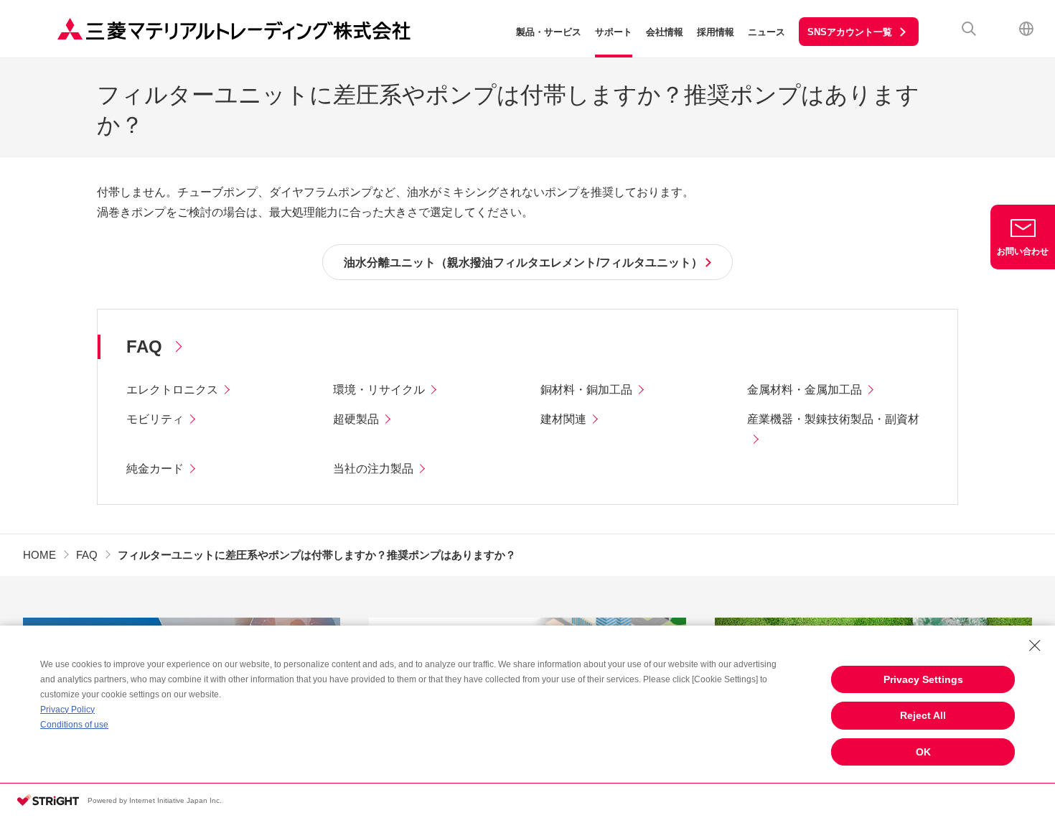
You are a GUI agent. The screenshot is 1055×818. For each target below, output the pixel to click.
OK (923, 752)
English (1026, 28)
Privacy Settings (923, 679)
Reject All (923, 715)
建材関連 (563, 419)
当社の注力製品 (373, 469)
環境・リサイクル (379, 390)
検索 (969, 28)
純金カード (155, 469)
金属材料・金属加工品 (804, 390)
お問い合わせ (1023, 251)
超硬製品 (356, 419)
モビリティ (155, 419)
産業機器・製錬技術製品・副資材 (833, 419)
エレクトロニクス (172, 390)
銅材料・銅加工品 (586, 390)
